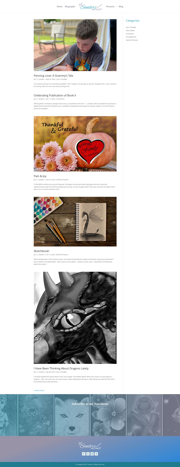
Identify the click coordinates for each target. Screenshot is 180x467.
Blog (121, 6)
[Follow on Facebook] (83, 454)
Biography (70, 6)
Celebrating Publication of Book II (55, 95)
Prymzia (110, 6)
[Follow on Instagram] (92, 454)
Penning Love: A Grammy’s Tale (53, 75)
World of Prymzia (62, 180)
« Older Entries (39, 390)
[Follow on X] (88, 454)
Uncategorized (131, 37)
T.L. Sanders (40, 79)
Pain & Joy (40, 176)
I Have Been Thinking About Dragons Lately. (61, 368)
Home (60, 6)
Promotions (60, 99)
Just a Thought (62, 79)
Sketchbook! (41, 251)
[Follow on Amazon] (96, 454)
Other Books (130, 30)
